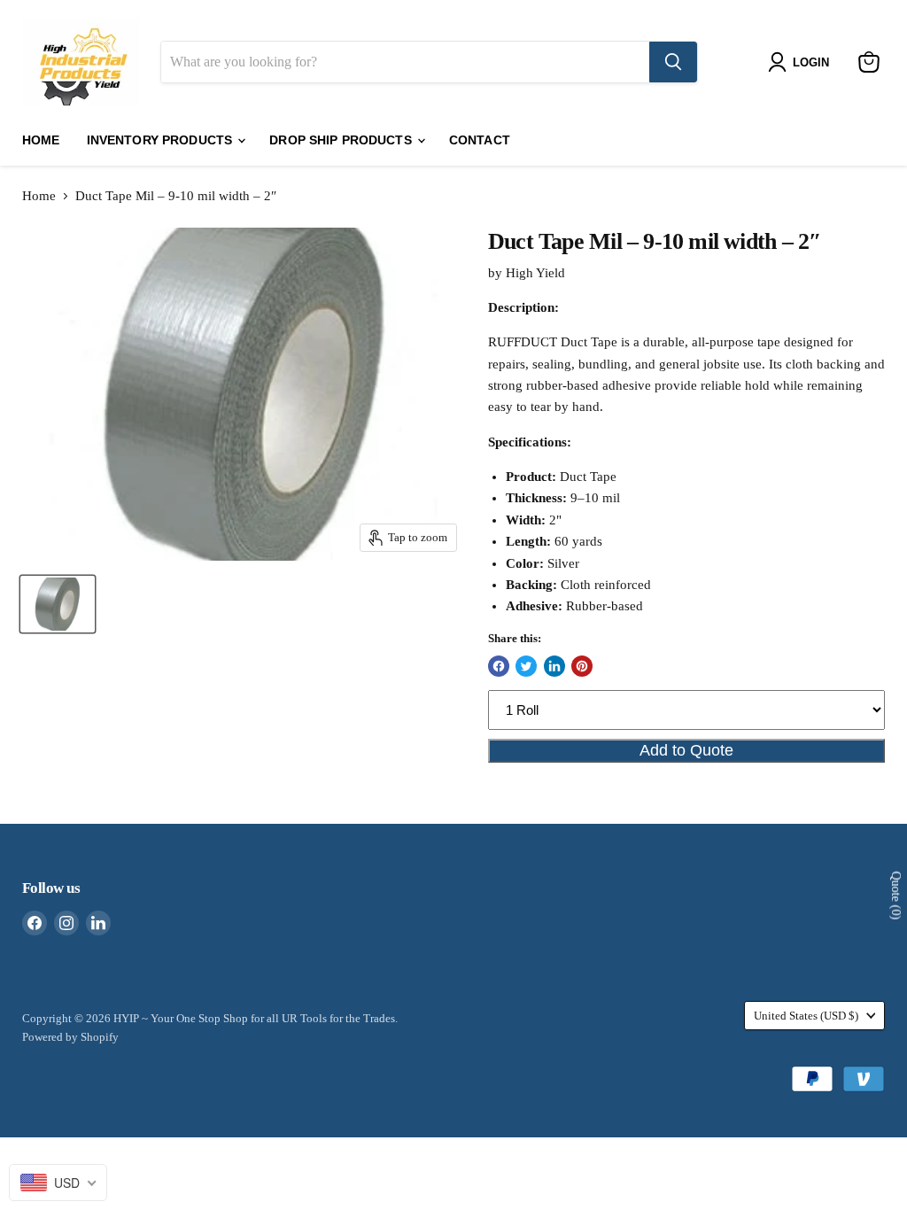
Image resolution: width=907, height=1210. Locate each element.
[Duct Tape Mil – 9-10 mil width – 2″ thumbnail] (57, 604)
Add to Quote (686, 750)
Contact (479, 140)
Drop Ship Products (342, 140)
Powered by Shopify (70, 1036)
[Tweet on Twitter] (526, 666)
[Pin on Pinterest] (582, 666)
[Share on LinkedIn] (554, 666)
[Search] (673, 62)
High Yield (535, 273)
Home (41, 140)
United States (806, 1015)
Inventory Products (161, 140)
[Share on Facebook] (498, 666)
